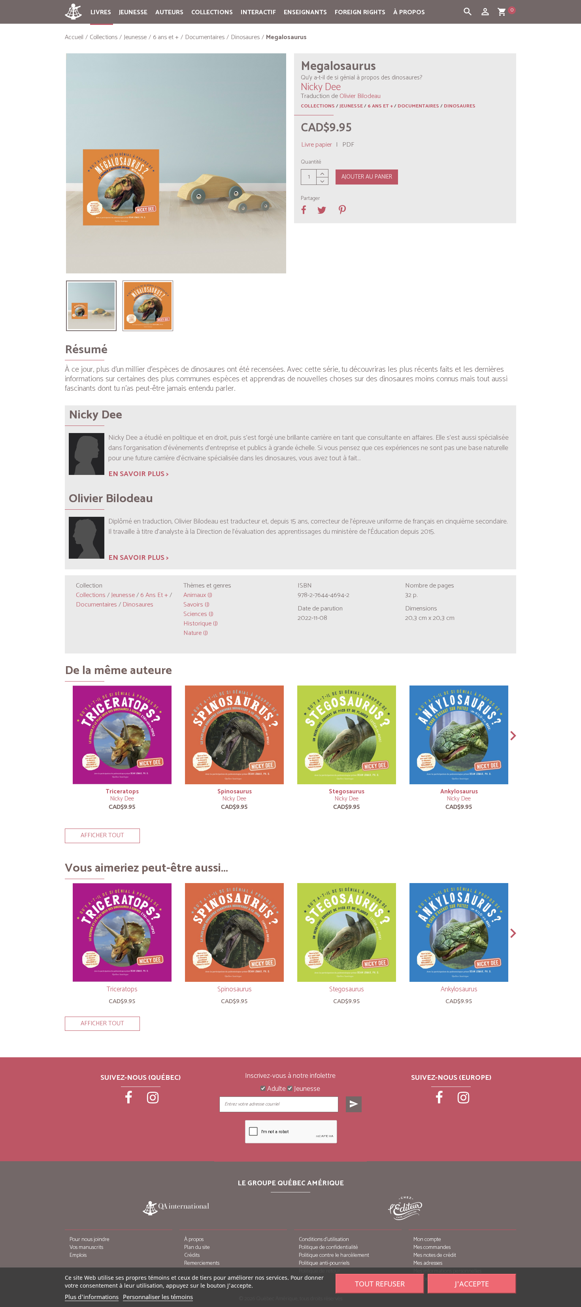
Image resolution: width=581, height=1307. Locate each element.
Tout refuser (380, 1283)
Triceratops (122, 792)
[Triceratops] (122, 735)
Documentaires (418, 106)
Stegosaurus (346, 792)
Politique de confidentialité (328, 1247)
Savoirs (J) (196, 604)
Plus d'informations (92, 1297)
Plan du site (197, 1247)
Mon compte (427, 1239)
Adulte (276, 1089)
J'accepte (472, 1283)
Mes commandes (432, 1247)
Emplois (78, 1255)
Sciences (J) (198, 614)
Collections (212, 12)
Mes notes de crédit (434, 1255)
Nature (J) (195, 633)
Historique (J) (200, 623)
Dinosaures (459, 106)
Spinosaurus (234, 792)
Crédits (192, 1255)
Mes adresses (427, 1263)
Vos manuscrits (86, 1247)
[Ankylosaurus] (458, 735)
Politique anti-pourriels (324, 1263)
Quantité (311, 162)
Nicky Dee (122, 799)
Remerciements (201, 1263)
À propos (409, 12)
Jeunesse (133, 12)
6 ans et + (380, 106)
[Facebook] (129, 1100)
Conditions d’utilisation (324, 1239)
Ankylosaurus (459, 792)
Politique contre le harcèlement (334, 1255)
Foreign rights (360, 12)
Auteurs (169, 12)
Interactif (258, 12)
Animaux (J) (197, 595)
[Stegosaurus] (346, 735)
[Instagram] (152, 1100)
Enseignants (305, 12)
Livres (101, 12)
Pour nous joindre (89, 1239)
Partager (310, 199)
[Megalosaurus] (91, 306)
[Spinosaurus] (234, 735)
